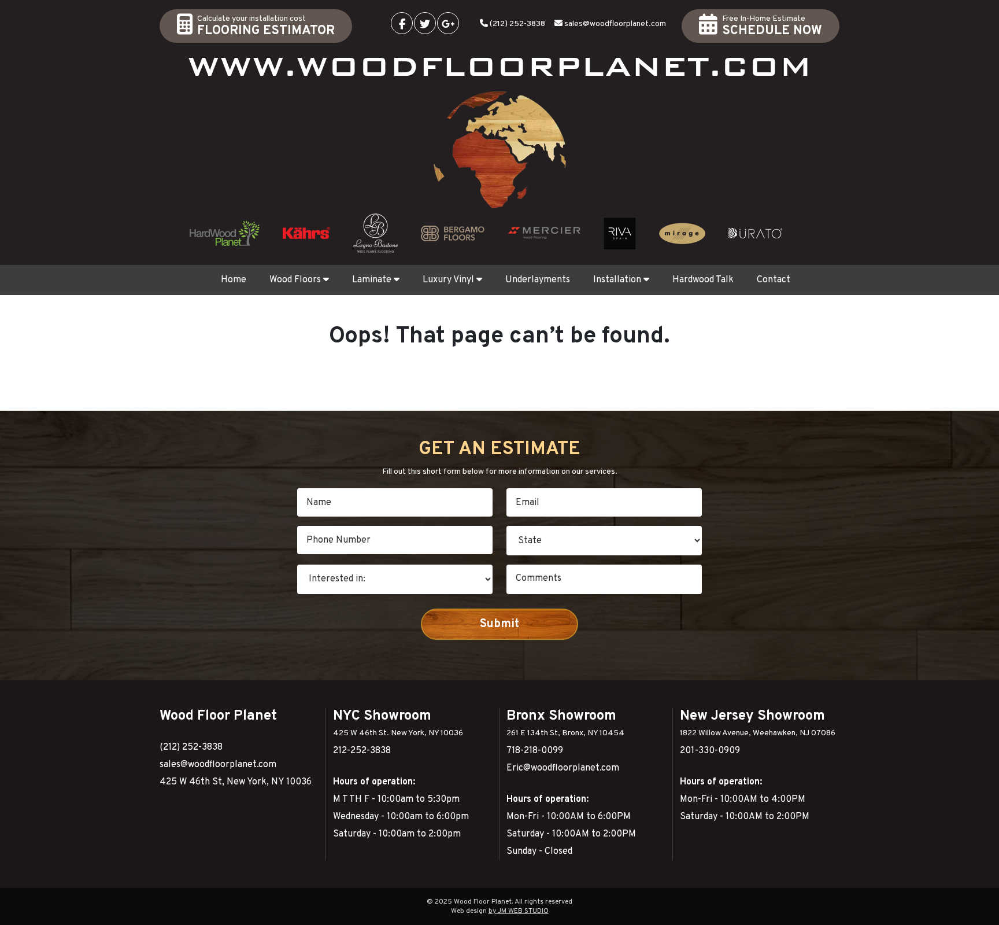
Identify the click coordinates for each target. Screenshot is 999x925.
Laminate (371, 280)
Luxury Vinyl (448, 280)
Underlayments (537, 280)
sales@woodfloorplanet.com (615, 24)
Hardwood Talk (703, 280)
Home (233, 280)
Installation (617, 280)
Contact (773, 280)
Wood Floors (295, 280)
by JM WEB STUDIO (519, 911)
